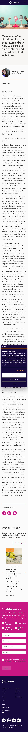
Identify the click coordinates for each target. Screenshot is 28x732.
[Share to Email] (15, 513)
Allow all (14, 374)
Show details (20, 370)
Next (25, 572)
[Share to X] (4, 513)
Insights (4, 700)
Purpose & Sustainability (8, 628)
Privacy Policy (21, 661)
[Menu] (25, 2)
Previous (2, 572)
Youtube (14, 720)
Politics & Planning (20, 628)
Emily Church (8, 91)
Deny (14, 384)
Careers (17, 694)
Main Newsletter (8, 623)
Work (3, 694)
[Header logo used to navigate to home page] (14, 2)
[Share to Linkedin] (9, 513)
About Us (17, 691)
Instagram (9, 720)
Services (4, 691)
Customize (13, 379)
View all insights (19, 543)
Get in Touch (18, 697)
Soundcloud (19, 720)
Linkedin (4, 720)
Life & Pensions (22, 623)
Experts (4, 697)
